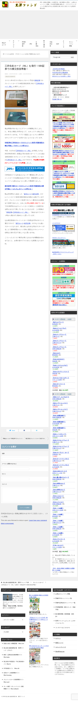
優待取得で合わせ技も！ (60, 305)
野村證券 (55, 355)
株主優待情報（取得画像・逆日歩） (64, 615)
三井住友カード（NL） (24, 150)
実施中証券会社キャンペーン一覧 (65, 602)
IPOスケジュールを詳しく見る (61, 76)
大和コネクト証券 (57, 436)
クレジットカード (10, 76)
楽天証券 (36, 194)
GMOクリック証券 (63, 293)
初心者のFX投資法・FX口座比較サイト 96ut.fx (14, 663)
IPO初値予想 (24, 44)
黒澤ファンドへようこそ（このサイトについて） (65, 622)
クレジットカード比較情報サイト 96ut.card (14, 681)
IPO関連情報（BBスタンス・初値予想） (65, 608)
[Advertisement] (39, 24)
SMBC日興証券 (56, 348)
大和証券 (55, 454)
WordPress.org (59, 651)
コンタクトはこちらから (62, 627)
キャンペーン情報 (71, 44)
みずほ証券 (55, 330)
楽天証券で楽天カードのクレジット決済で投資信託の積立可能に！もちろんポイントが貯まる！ (63, 152)
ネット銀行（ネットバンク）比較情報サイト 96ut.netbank (14, 688)
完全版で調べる (57, 99)
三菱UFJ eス (55, 336)
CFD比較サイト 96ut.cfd (11, 668)
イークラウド (56, 223)
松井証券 (63, 277)
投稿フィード (59, 642)
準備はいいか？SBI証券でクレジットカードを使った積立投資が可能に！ (14, 438)
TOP (16, 582)
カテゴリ (13, 44)
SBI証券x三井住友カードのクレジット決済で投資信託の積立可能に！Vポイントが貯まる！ (64, 193)
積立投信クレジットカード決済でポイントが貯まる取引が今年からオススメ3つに (37, 438)
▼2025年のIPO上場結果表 (60, 72)
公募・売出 (37, 44)
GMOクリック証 (57, 473)
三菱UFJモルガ (56, 342)
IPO (31, 44)
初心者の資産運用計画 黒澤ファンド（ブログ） (14, 649)
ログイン (58, 638)
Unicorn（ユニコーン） (59, 237)
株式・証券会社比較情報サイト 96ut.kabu (13, 656)
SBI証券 (37, 80)
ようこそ (63, 44)
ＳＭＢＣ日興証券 (63, 266)
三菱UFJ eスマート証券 (60, 161)
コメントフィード (60, 647)
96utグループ (4, 44)
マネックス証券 (58, 114)
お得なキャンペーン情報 (62, 594)
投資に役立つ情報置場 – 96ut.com (14, 643)
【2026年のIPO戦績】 (58, 69)
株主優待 (44, 44)
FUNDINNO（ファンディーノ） (61, 215)
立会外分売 (51, 44)
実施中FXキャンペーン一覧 (63, 598)
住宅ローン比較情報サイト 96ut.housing (12, 674)
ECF (57, 44)
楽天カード (28, 194)
